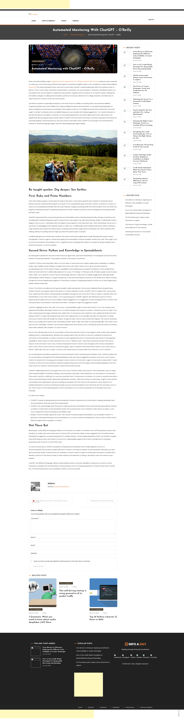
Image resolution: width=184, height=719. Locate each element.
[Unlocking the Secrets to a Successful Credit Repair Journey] (127, 102)
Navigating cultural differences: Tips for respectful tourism (140, 181)
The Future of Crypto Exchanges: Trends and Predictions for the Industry (141, 89)
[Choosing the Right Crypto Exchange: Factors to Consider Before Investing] (127, 124)
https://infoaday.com (61, 487)
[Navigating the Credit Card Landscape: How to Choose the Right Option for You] (127, 135)
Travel (63, 21)
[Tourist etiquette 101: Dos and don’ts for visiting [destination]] (127, 113)
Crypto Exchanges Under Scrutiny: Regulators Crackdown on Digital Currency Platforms (142, 158)
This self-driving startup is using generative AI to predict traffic (72, 593)
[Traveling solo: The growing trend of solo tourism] (127, 148)
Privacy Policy (130, 707)
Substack (32, 87)
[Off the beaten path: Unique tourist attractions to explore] (127, 78)
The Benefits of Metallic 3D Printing (101, 501)
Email (33, 545)
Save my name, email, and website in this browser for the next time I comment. (62, 561)
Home (34, 21)
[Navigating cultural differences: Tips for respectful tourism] (127, 182)
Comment (35, 518)
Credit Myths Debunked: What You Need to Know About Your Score (142, 170)
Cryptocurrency (48, 21)
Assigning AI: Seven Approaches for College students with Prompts (75, 81)
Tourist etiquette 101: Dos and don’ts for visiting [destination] (142, 112)
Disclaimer (116, 707)
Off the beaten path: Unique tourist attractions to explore (142, 77)
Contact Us (103, 707)
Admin (50, 65)
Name (33, 537)
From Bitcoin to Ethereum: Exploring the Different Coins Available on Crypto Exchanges (143, 55)
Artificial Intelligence (38, 61)
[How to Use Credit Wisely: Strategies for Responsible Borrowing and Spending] (127, 68)
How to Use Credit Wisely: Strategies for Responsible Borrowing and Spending (143, 67)
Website (34, 553)
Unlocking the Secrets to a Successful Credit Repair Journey (142, 101)
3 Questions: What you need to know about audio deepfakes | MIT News (42, 619)
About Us (91, 707)
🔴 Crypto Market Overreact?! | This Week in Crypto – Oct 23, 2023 (50, 501)
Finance (76, 21)
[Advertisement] (35, 4)
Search (151, 20)
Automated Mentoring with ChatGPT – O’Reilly (63, 68)
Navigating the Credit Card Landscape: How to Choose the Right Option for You (142, 135)
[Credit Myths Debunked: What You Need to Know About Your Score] (127, 171)
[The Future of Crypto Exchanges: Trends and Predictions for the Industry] (127, 89)
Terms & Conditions (146, 707)
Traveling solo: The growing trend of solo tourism (143, 146)
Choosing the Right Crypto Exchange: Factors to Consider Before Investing (143, 123)
